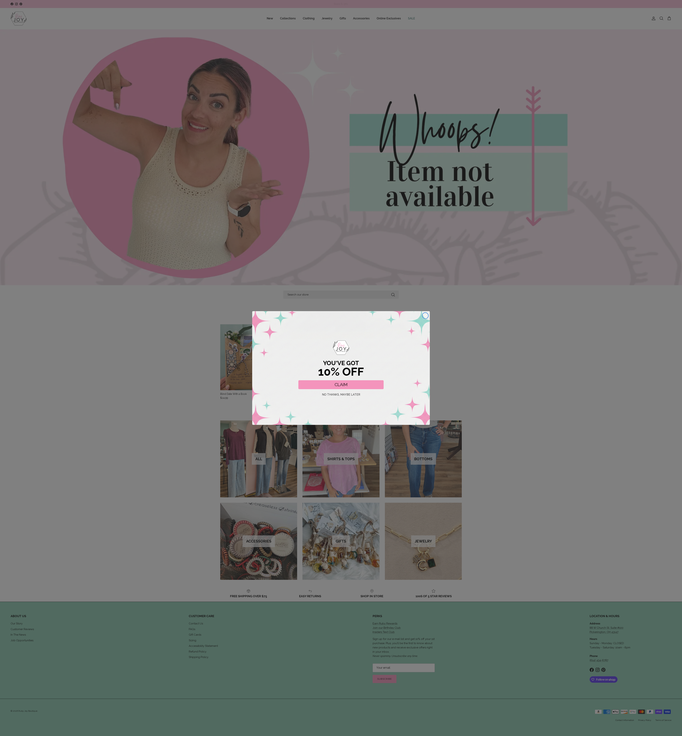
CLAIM (341, 384)
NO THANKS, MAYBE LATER (341, 394)
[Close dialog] (425, 316)
